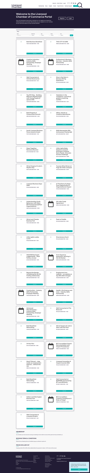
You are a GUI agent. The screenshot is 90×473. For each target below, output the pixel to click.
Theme (52, 33)
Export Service (60, 6)
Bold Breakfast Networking (31, 326)
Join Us (75, 6)
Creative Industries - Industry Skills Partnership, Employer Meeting (33, 62)
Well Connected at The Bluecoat (63, 309)
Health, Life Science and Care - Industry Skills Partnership (64, 291)
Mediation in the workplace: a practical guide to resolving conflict (63, 97)
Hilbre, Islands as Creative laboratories (63, 113)
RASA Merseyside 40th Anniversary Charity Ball (64, 131)
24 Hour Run (30, 344)
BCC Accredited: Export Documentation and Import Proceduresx (64, 345)
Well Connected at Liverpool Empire (32, 415)
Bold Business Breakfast (34, 42)
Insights (50, 6)
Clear (71, 35)
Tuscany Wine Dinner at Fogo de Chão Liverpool (64, 167)
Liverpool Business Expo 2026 (34, 184)
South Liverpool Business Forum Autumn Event (34, 131)
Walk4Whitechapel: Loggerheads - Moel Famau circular (33, 256)
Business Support (68, 6)
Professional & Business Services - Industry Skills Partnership (64, 61)
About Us (54, 3)
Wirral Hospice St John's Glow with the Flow (64, 326)
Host (61, 33)
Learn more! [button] (76, 466)
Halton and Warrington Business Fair (34, 397)
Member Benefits (36, 458)
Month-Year (33, 33)
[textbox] (23, 35)
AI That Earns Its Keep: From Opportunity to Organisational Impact (63, 185)
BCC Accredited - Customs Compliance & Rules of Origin (64, 398)
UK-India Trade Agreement (61, 202)
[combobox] (23, 35)
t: (18, 467)
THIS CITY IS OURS (62, 42)
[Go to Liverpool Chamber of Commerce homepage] (17, 7)
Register (62, 18)
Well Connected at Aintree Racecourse (32, 78)
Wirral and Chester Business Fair (32, 220)
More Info (34, 53)
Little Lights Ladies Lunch (32, 238)
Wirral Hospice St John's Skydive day (34, 167)
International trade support (50, 458)
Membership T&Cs (48, 464)
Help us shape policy (48, 460)
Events (54, 6)
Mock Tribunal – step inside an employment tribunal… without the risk (33, 364)
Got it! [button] (79, 469)
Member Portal (47, 461)
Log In (64, 3)
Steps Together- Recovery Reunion (32, 149)
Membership (41, 6)
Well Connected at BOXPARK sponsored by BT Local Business (63, 380)
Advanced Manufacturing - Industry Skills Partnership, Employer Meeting (33, 311)
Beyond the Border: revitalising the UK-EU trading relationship (33, 274)
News (46, 6)
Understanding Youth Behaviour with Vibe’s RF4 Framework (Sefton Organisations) (34, 204)
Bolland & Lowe (64, 461)
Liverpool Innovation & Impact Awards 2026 (63, 362)
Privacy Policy (47, 463)
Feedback (47, 466)
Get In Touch (59, 3)
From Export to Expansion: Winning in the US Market (63, 256)
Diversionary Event (62, 237)
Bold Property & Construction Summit (33, 113)
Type (41, 33)
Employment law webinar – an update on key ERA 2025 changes (64, 274)
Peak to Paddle (61, 219)
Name (18, 33)
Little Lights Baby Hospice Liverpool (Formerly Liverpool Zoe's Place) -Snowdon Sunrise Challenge (63, 151)
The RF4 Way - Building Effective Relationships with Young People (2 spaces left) (34, 97)
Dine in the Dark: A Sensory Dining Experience (62, 78)
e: (23, 468)
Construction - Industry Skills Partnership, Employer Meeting (34, 291)
